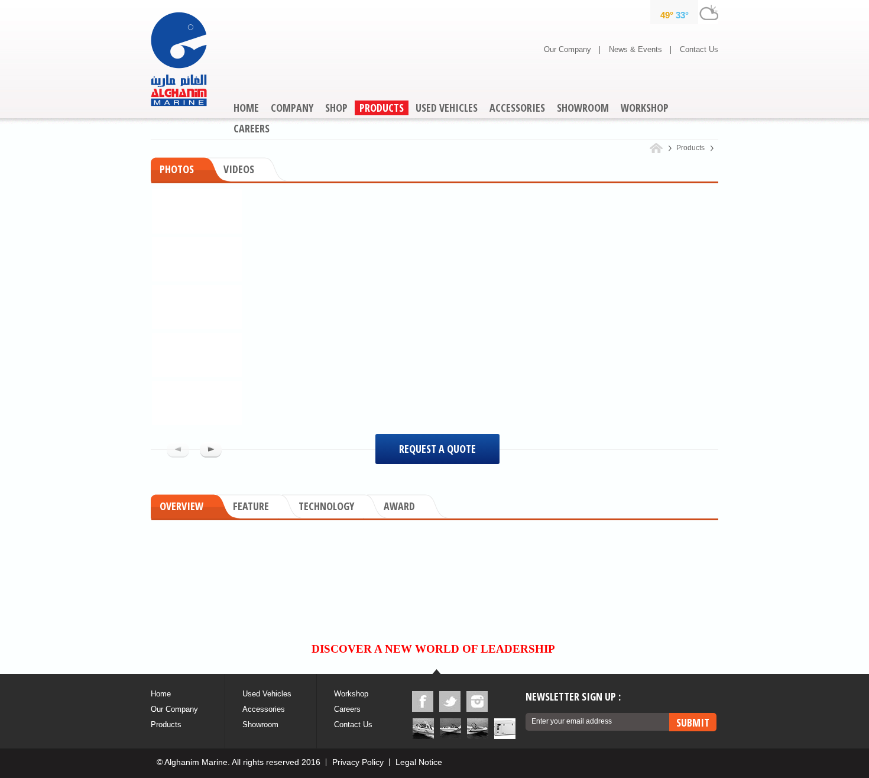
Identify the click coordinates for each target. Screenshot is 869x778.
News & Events (635, 49)
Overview (181, 506)
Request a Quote (437, 449)
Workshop (351, 693)
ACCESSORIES (517, 108)
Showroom (260, 724)
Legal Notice (418, 762)
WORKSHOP (645, 108)
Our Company (567, 49)
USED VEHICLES (447, 108)
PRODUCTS (381, 108)
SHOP (336, 108)
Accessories (263, 709)
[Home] (661, 148)
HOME (246, 108)
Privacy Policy (358, 762)
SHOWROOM (583, 108)
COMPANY (292, 108)
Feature (251, 506)
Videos (238, 169)
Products (166, 724)
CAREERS (252, 128)
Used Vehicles (266, 693)
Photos (177, 169)
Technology (326, 506)
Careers (347, 709)
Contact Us (699, 49)
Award (399, 506)
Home (161, 693)
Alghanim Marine (179, 59)
